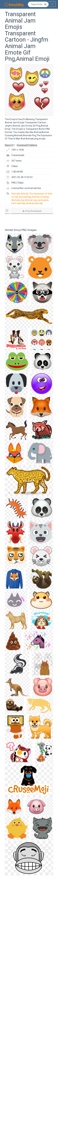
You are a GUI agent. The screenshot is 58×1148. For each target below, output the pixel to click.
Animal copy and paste (36, 200)
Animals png (17, 200)
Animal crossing (40, 197)
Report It (9, 145)
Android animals (34, 203)
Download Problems (27, 145)
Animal (24, 193)
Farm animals (18, 203)
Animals (15, 193)
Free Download (33, 211)
